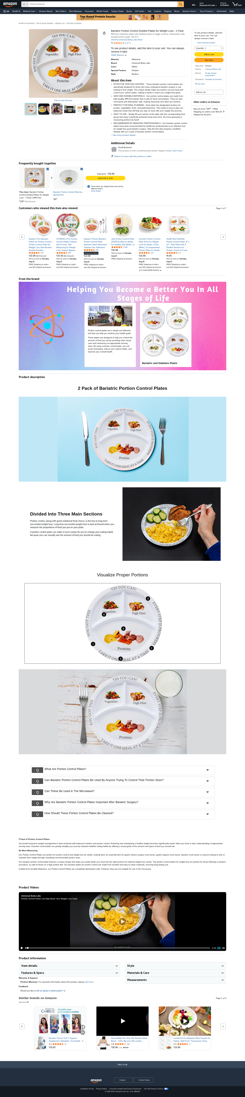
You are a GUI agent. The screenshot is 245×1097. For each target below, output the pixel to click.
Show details (96, 191)
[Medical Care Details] (36, 11)
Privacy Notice (101, 1089)
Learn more (177, 151)
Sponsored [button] (23, 1002)
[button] (6, 11)
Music (176, 11)
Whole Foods (102, 11)
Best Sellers (61, 11)
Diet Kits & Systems (74, 23)
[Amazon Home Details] (197, 11)
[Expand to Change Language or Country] (195, 5)
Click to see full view (63, 100)
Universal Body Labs (213, 69)
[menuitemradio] (218, 948)
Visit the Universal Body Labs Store (126, 40)
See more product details (124, 135)
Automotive (222, 11)
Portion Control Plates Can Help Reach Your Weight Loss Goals (49, 898)
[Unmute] (223, 948)
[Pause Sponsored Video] (82, 1027)
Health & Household (26, 23)
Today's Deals (117, 11)
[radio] (30, 109)
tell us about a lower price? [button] (49, 991)
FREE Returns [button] (117, 55)
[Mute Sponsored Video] (82, 1032)
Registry (167, 11)
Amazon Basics (46, 11)
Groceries (89, 11)
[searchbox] (103, 4)
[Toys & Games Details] (214, 11)
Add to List (201, 92)
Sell (149, 11)
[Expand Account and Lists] (216, 5)
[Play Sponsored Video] (122, 1021)
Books (129, 11)
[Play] (21, 948)
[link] (69, 178)
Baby (232, 11)
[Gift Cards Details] (145, 11)
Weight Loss (60, 23)
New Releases (75, 11)
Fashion (157, 11)
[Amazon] (10, 4)
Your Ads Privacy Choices (153, 1089)
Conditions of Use (87, 1089)
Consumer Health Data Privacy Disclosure (125, 1089)
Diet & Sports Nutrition (44, 23)
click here (89, 982)
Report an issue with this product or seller (133, 156)
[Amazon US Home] (96, 1081)
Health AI (16, 11)
